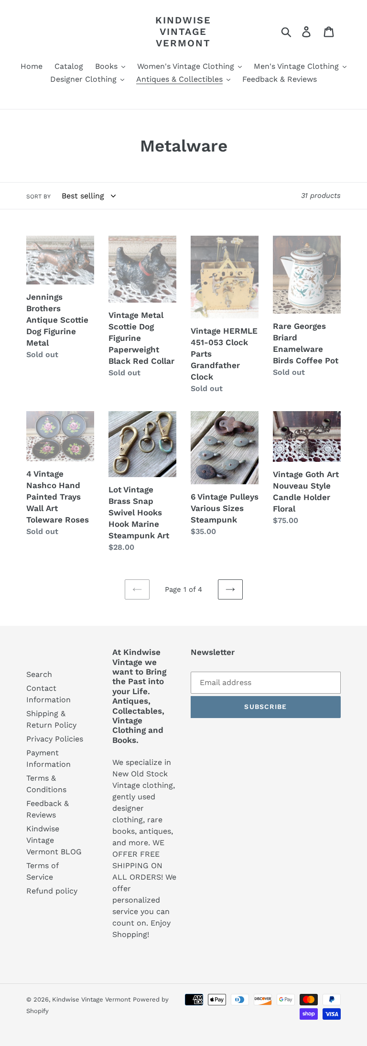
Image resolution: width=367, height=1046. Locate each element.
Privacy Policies (54, 738)
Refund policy (51, 890)
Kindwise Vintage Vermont (183, 31)
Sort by (38, 196)
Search (39, 674)
